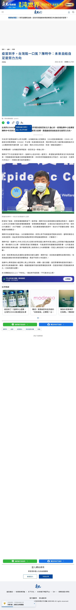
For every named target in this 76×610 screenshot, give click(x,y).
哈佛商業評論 (20, 592)
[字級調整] (22, 122)
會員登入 (30, 576)
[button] (71, 299)
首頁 (3, 49)
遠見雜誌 (10, 592)
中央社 (4, 62)
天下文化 (31, 592)
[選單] (2, 12)
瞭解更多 (69, 5)
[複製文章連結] (13, 122)
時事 (13, 49)
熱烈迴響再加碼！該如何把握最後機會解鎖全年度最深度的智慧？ (43, 17)
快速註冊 (46, 576)
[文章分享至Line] (3, 122)
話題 (8, 49)
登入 (17, 130)
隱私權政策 (42, 598)
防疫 (39, 329)
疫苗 (12, 329)
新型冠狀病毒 (30, 329)
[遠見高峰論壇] (9, 4)
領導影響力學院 (63, 592)
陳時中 (5, 329)
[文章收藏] (17, 123)
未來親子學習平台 (43, 592)
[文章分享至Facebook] (8, 122)
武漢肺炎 (19, 329)
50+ (54, 592)
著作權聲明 (33, 598)
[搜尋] (73, 12)
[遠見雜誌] (38, 12)
